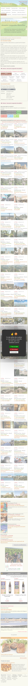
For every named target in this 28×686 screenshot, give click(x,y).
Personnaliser (14, 352)
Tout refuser (14, 349)
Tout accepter (14, 346)
